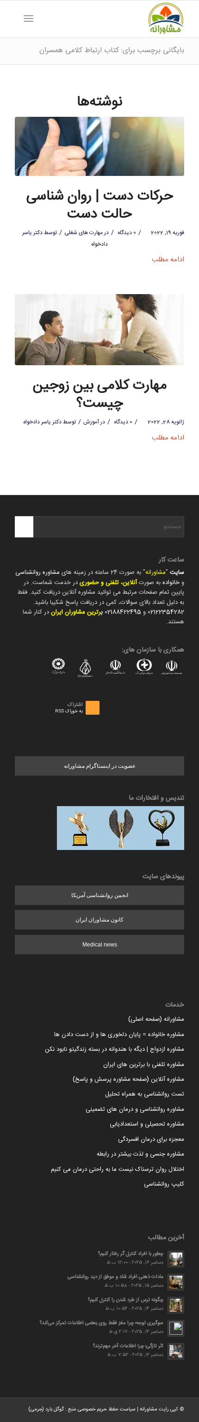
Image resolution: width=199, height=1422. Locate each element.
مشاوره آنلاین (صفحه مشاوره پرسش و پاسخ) (128, 1079)
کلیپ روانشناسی (164, 1184)
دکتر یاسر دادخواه (42, 422)
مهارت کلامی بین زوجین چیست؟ (100, 394)
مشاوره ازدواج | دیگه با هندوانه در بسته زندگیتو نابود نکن (114, 1049)
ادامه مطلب (168, 259)
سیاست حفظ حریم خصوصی (107, 1409)
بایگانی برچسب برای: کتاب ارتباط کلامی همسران (111, 50)
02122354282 (166, 612)
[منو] (30, 19)
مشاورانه (155, 572)
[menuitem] (43, 18)
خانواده (171, 583)
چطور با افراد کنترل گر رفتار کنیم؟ (130, 1253)
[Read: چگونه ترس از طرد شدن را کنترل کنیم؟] (176, 1305)
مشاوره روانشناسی (37, 572)
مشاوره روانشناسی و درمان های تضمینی (135, 1109)
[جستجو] (43, 18)
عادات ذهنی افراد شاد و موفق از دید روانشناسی (115, 1276)
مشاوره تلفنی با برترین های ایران (143, 1065)
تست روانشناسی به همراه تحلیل (144, 1094)
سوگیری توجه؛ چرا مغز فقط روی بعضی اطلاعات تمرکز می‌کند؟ (101, 1323)
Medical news (99, 944)
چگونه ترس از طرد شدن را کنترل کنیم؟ (125, 1299)
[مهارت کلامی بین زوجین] (99, 330)
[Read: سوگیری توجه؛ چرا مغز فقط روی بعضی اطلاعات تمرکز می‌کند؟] (176, 1328)
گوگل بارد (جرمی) (46, 1409)
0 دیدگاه (126, 232)
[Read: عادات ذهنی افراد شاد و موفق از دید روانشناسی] (176, 1282)
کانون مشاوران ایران (99, 919)
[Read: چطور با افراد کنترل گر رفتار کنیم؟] (176, 1259)
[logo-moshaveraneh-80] (116, 18)
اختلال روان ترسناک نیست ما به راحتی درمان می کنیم (117, 1169)
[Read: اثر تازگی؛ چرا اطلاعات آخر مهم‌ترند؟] (176, 1351)
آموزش (91, 422)
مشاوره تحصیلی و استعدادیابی (147, 1124)
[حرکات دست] (99, 146)
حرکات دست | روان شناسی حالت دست (99, 205)
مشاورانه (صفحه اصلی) (156, 1019)
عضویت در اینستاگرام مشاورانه (100, 766)
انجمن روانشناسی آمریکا (99, 895)
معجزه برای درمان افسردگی (151, 1139)
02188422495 (123, 612)
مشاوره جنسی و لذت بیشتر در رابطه (140, 1154)
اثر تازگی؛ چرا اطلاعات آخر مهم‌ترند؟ (128, 1346)
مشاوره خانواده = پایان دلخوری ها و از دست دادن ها (119, 1035)
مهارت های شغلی (83, 232)
